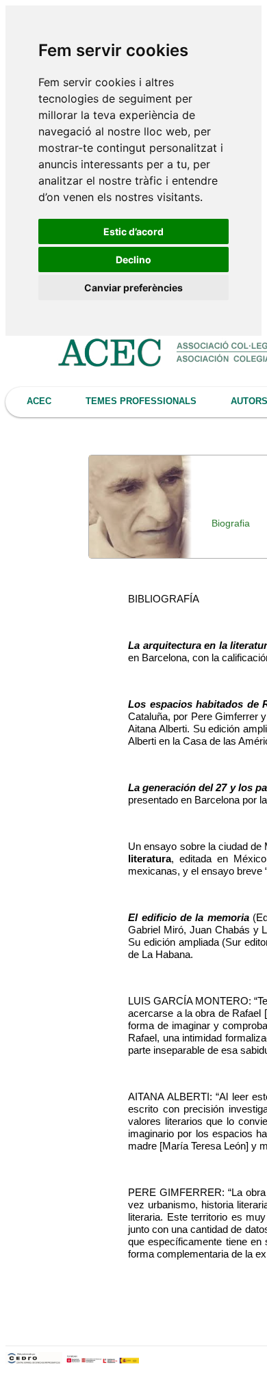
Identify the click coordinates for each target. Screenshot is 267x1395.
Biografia (231, 523)
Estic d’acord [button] (133, 231)
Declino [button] (133, 259)
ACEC (39, 401)
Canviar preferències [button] (133, 287)
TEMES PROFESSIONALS (141, 401)
